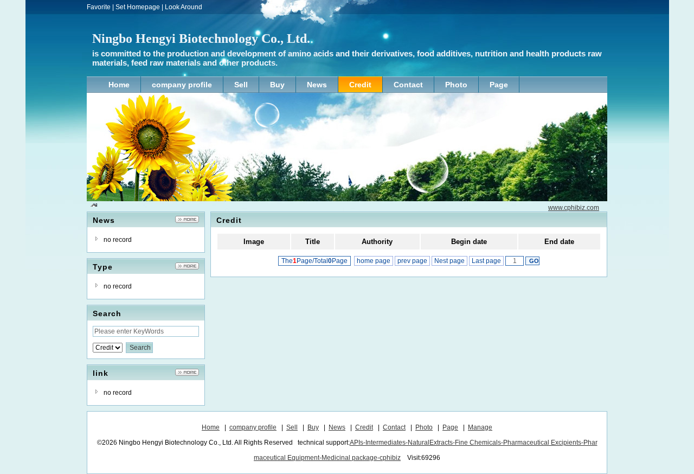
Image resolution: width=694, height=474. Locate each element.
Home (211, 427)
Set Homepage (137, 7)
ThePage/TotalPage (314, 261)
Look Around (183, 7)
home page (373, 261)
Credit (364, 427)
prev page (412, 261)
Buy (313, 427)
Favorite (99, 7)
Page (450, 427)
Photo (424, 427)
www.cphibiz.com (573, 208)
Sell (292, 427)
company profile (253, 427)
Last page (486, 261)
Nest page (449, 261)
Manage (480, 427)
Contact (394, 427)
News (337, 427)
